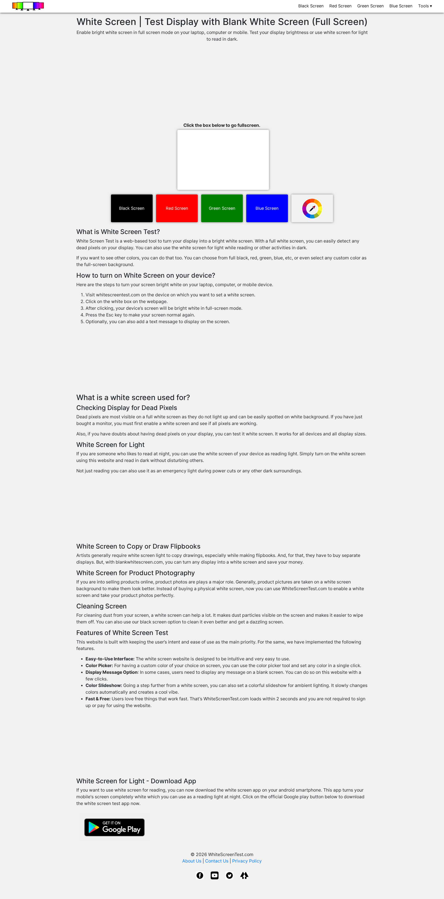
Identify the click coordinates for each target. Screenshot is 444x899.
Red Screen (340, 5)
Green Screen (370, 5)
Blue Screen (401, 5)
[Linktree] (244, 875)
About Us (191, 861)
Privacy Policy (247, 861)
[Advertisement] (222, 85)
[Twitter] (229, 875)
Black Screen (311, 5)
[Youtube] (214, 875)
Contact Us (216, 861)
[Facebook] (199, 875)
